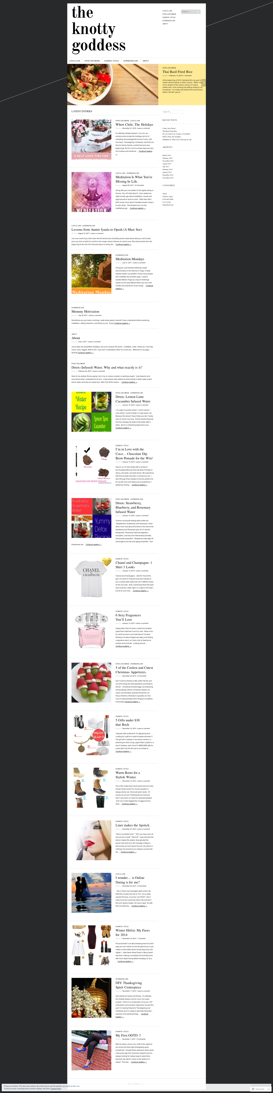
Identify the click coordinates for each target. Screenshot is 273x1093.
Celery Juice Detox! (169, 128)
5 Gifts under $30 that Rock (128, 722)
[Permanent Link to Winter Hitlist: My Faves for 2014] (91, 964)
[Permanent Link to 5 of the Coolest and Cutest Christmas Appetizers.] (91, 702)
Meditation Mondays (130, 259)
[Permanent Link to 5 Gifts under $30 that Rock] (91, 754)
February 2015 (167, 169)
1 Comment (188, 75)
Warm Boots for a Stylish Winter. (128, 774)
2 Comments (141, 676)
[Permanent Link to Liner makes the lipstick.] (91, 859)
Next (203, 83)
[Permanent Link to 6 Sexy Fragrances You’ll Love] (91, 649)
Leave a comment (143, 128)
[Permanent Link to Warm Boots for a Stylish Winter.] (91, 807)
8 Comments (139, 185)
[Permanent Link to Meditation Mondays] (91, 293)
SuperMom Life (169, 20)
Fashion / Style (169, 17)
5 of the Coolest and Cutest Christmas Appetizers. (134, 669)
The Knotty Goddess (98, 29)
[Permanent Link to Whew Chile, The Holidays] (91, 159)
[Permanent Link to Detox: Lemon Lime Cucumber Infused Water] (91, 431)
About (165, 24)
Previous (69, 83)
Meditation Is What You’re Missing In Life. (134, 179)
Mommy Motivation (85, 311)
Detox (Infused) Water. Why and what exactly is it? (107, 367)
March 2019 (167, 155)
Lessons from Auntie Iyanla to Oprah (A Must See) (107, 229)
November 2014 (168, 178)
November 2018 (168, 161)
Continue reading (138, 208)
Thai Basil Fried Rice (178, 71)
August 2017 (167, 164)
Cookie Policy (55, 1088)
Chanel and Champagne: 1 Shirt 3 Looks (134, 564)
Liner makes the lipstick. (133, 825)
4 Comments (141, 1039)
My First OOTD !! (128, 1035)
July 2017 (166, 166)
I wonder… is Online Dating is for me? (130, 879)
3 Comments (141, 886)
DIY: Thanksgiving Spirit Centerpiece (129, 984)
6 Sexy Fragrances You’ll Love (128, 617)
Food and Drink (169, 14)
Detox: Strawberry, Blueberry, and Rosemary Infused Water (133, 507)
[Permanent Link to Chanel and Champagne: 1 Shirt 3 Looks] (91, 597)
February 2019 (167, 158)
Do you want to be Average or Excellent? (176, 134)
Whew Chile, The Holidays (134, 124)
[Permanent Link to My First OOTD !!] (91, 1069)
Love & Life (167, 11)
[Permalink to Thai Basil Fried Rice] (112, 84)
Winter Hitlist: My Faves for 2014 (133, 932)
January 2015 (167, 172)
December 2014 (168, 175)
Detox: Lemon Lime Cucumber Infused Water (133, 398)
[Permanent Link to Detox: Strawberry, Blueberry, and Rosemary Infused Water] (91, 537)
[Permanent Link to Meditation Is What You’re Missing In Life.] (91, 211)
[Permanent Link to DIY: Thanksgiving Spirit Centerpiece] (91, 1017)
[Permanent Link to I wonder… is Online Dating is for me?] (91, 912)
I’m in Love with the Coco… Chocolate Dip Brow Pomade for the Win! (134, 453)
